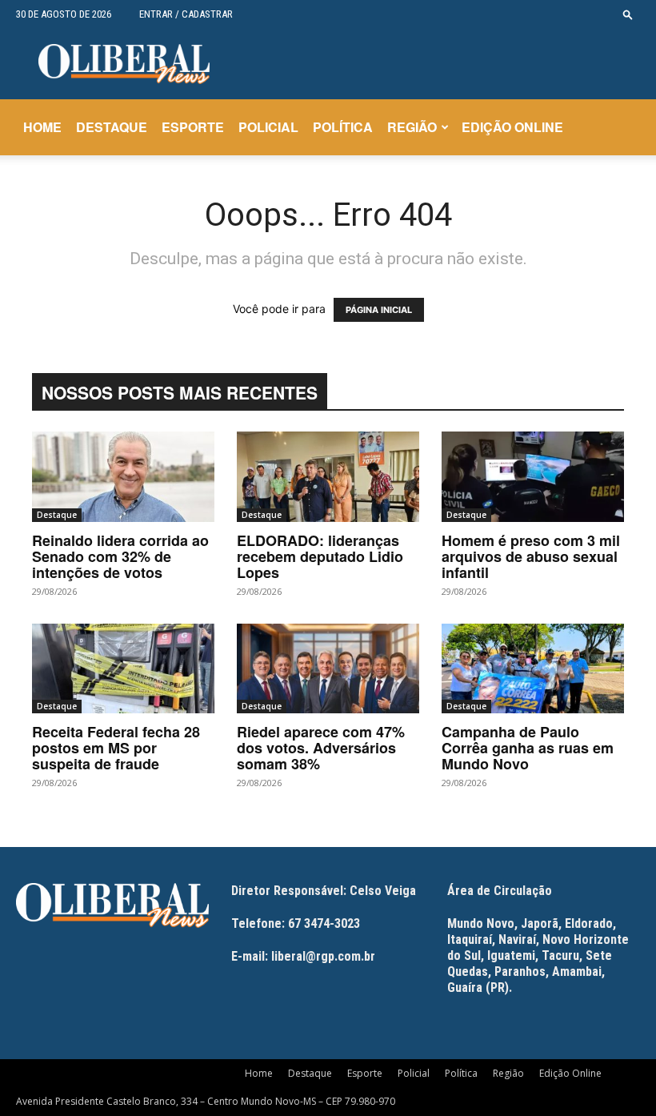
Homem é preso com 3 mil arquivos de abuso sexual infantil (531, 556)
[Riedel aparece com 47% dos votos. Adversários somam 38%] (328, 669)
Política (343, 127)
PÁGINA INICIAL (379, 309)
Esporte (193, 127)
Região (412, 127)
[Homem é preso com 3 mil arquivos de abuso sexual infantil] (533, 477)
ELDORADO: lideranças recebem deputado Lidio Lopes (320, 556)
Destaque (111, 127)
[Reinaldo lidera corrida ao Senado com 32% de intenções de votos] (123, 477)
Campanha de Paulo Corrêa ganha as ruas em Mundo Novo (528, 747)
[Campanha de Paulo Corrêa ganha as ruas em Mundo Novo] (533, 669)
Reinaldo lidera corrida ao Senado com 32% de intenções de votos (120, 556)
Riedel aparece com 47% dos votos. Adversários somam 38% (321, 747)
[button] (628, 14)
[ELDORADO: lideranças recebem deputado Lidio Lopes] (328, 477)
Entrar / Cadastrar (186, 14)
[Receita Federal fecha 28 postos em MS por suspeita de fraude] (123, 669)
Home (42, 127)
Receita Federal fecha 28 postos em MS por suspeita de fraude (116, 747)
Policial (268, 127)
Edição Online (512, 127)
